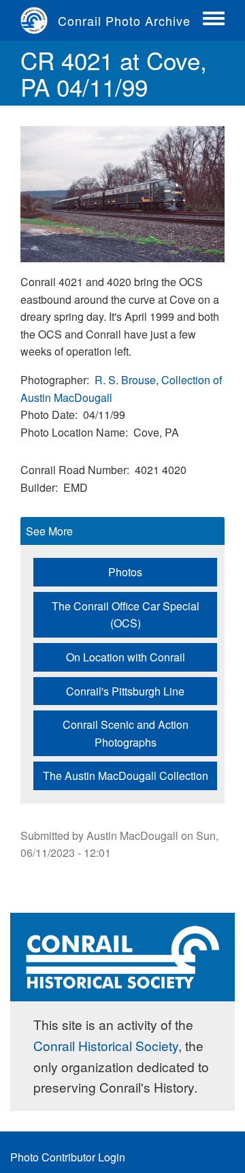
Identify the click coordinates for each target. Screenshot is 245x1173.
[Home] (39, 20)
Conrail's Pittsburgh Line (125, 691)
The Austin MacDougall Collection (125, 775)
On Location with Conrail (125, 657)
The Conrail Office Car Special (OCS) (125, 614)
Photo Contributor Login (67, 1157)
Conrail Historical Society (105, 1045)
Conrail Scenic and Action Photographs (126, 733)
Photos (125, 572)
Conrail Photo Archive (124, 20)
